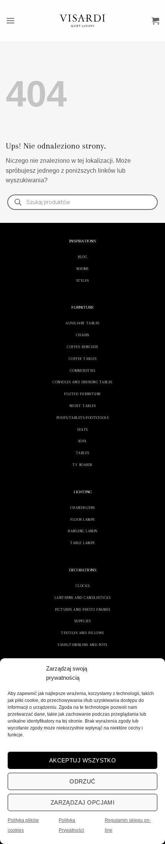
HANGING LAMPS (82, 531)
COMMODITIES (83, 370)
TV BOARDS (82, 465)
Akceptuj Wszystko (82, 760)
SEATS (82, 429)
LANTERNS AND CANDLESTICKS (82, 597)
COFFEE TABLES (83, 359)
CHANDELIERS (82, 507)
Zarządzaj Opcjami (83, 802)
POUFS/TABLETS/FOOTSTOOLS (82, 417)
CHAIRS (82, 335)
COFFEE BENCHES (82, 347)
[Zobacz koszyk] (155, 20)
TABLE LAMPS (82, 543)
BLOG (82, 257)
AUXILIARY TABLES (82, 323)
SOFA (82, 441)
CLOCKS (82, 586)
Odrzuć (82, 781)
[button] (10, 20)
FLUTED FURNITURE (82, 394)
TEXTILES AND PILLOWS (82, 633)
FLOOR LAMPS (82, 519)
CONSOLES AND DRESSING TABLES (82, 382)
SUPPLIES (82, 621)
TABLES (82, 453)
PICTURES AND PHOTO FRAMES (83, 609)
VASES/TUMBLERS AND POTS (82, 645)
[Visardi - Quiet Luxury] (82, 20)
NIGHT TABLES (82, 406)
